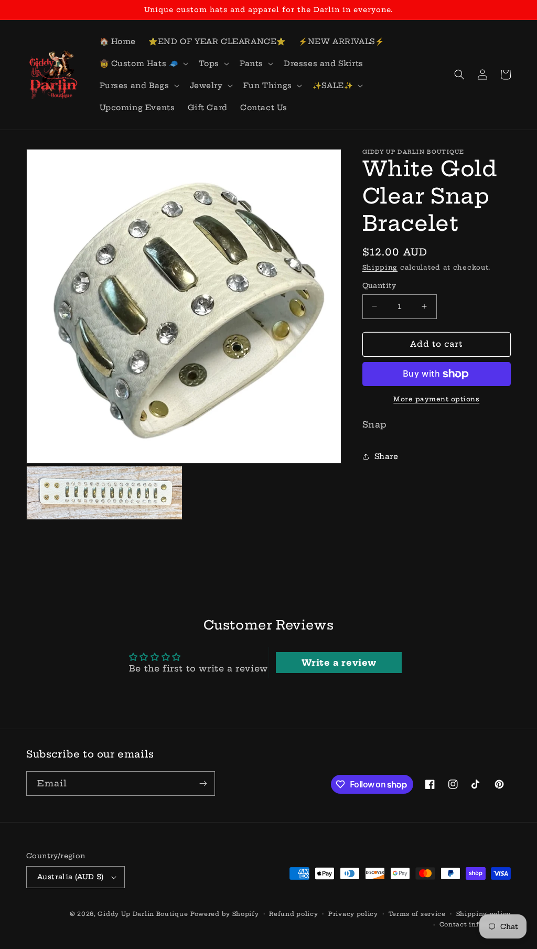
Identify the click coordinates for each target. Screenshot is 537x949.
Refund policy (293, 914)
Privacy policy (353, 914)
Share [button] (386, 456)
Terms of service (417, 914)
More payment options (436, 399)
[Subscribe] (202, 783)
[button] (142, 63)
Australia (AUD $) (70, 876)
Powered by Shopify (224, 914)
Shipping (380, 267)
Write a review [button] (339, 662)
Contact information (475, 924)
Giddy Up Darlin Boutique (143, 914)
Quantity (379, 285)
